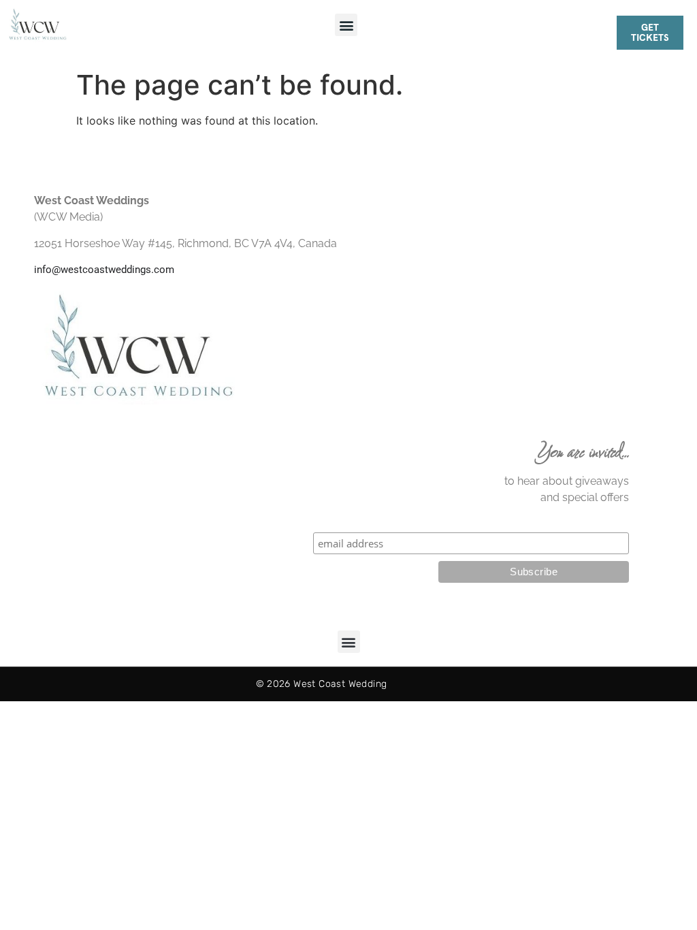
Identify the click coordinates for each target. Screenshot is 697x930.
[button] (346, 25)
